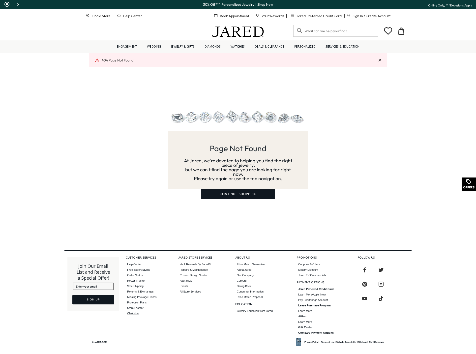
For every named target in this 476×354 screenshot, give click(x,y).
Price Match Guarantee (251, 264)
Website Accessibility (346, 342)
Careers (242, 280)
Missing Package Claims (142, 296)
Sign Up (93, 299)
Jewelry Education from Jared (255, 310)
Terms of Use (327, 342)
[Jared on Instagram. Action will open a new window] (381, 284)
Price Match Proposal (250, 296)
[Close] (379, 60)
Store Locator (135, 307)
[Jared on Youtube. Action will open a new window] (364, 298)
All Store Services (190, 291)
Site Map (362, 342)
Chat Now (133, 313)
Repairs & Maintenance (194, 269)
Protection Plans (137, 302)
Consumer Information (250, 291)
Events (184, 286)
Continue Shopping (238, 194)
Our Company (245, 275)
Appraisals (186, 280)
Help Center (132, 16)
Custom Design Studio (193, 275)
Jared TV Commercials (312, 275)
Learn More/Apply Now (316, 292)
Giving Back (244, 286)
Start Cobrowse (376, 342)
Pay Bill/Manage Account (313, 299)
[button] (18, 4)
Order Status (135, 275)
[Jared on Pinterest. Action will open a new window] (364, 284)
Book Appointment (234, 16)
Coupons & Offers (309, 264)
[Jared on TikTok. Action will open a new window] (381, 298)
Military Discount (308, 269)
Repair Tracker (136, 280)
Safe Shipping (135, 286)
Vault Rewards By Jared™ (195, 264)
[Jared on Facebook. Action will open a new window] (364, 270)
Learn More (314, 308)
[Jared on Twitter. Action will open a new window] (381, 270)
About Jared (244, 269)
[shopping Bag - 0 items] (401, 31)
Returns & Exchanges (140, 291)
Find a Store (101, 16)
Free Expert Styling (138, 269)
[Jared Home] (238, 31)
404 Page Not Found (117, 60)
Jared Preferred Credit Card (319, 16)
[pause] (7, 4)
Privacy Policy (311, 342)
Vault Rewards (273, 16)
